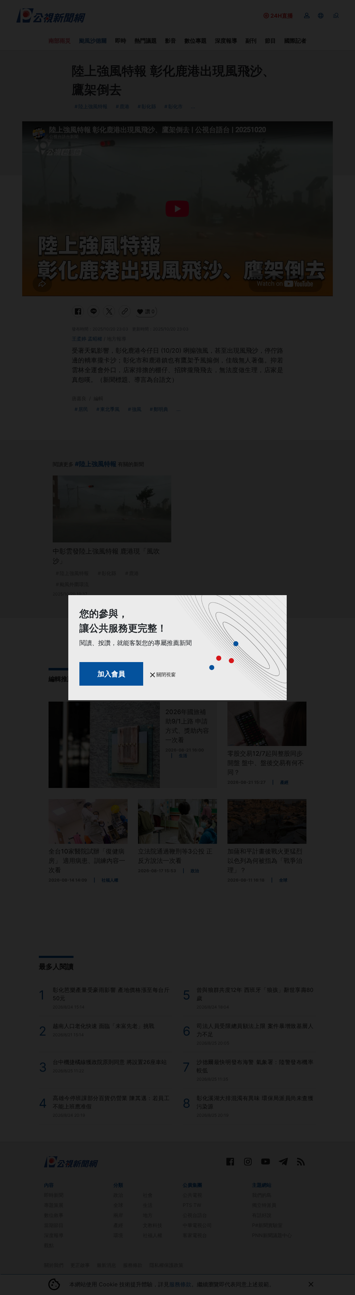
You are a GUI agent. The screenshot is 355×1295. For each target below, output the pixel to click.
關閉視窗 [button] (165, 674)
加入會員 (111, 674)
